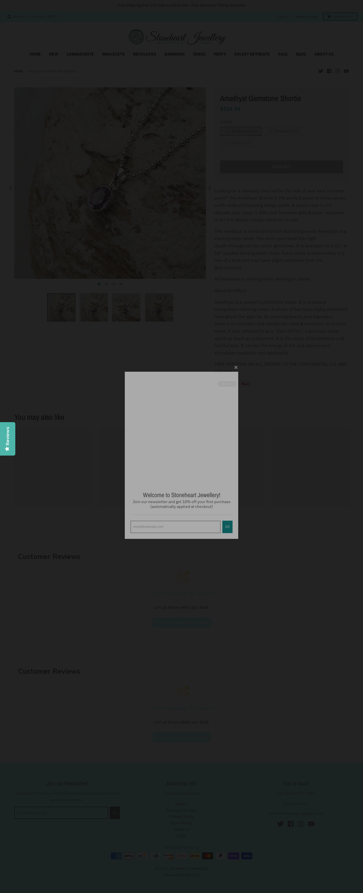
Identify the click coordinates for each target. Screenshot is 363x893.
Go (227, 518)
